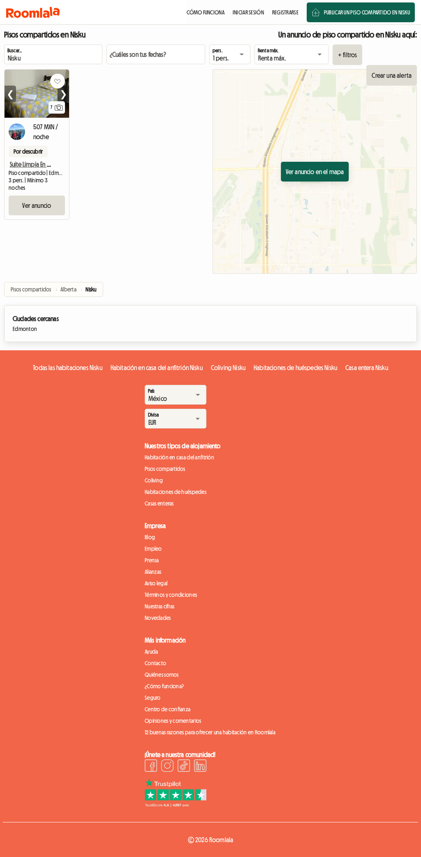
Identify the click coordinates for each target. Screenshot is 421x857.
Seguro (153, 698)
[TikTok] (184, 766)
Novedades (158, 618)
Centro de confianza (167, 709)
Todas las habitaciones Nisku (67, 367)
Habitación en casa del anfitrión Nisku (157, 367)
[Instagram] (167, 766)
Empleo (153, 549)
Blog (150, 537)
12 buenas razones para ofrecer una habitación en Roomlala (210, 732)
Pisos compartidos (165, 469)
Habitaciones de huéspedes (175, 492)
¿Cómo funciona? (164, 686)
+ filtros (347, 54)
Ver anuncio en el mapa (315, 171)
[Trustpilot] (175, 804)
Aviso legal (156, 583)
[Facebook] (151, 766)
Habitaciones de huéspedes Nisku (295, 367)
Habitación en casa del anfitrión (179, 457)
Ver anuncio (36, 205)
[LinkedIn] (200, 766)
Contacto (155, 663)
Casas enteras (159, 503)
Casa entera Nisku (366, 367)
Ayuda (151, 651)
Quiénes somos (162, 675)
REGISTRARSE (285, 12)
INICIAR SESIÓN (248, 12)
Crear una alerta (392, 75)
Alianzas (153, 572)
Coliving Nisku (228, 367)
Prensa (152, 560)
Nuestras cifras (159, 606)
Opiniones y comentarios (173, 721)
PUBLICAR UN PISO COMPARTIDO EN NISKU (367, 12)
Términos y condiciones (171, 595)
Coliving (154, 480)
